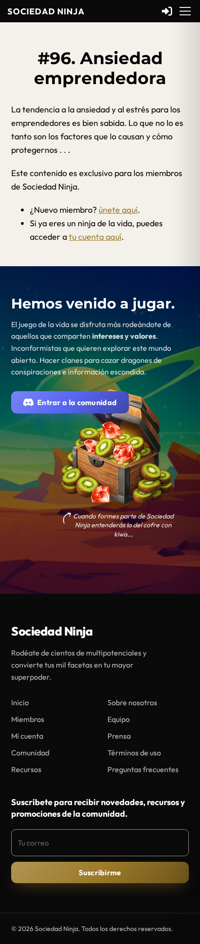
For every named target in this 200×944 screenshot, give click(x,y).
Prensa (119, 736)
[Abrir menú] (185, 11)
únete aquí (118, 209)
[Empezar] (167, 11)
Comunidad (30, 752)
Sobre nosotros (132, 702)
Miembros (27, 719)
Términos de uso (134, 752)
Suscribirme (100, 872)
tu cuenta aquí (95, 236)
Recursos (26, 769)
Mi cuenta (27, 736)
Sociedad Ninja (46, 11)
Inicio (20, 702)
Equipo (118, 719)
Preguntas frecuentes (143, 769)
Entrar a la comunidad (77, 402)
